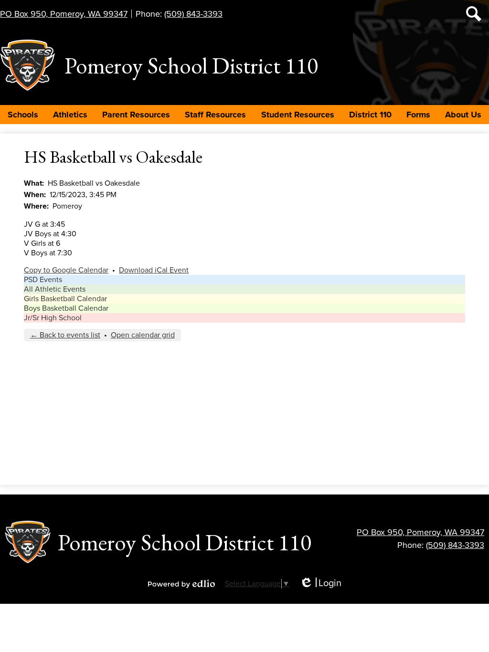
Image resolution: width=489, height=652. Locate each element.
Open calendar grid (143, 335)
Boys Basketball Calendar (66, 308)
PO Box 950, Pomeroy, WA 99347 (64, 14)
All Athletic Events (54, 289)
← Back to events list (65, 335)
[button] (23, 114)
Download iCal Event (154, 270)
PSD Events (43, 279)
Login (320, 583)
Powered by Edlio (181, 584)
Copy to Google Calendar (66, 270)
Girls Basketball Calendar (65, 299)
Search (473, 13)
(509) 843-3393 (193, 14)
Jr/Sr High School (53, 318)
